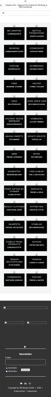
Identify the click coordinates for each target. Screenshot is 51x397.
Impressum (32, 391)
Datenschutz (19, 391)
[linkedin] (25, 383)
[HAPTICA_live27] (14, 322)
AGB (39, 388)
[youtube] (21, 383)
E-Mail (8, 358)
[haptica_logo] (25, 5)
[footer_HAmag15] (36, 322)
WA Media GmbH (27, 388)
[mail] (30, 383)
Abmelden (12, 371)
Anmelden (12, 368)
